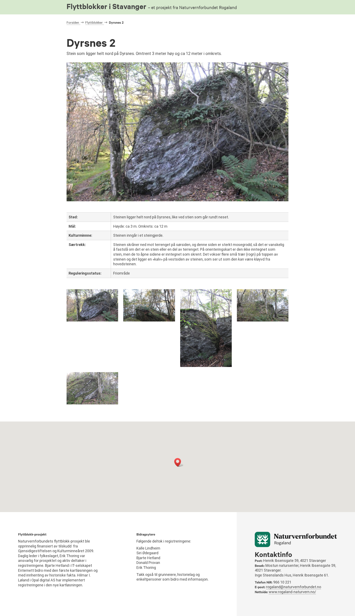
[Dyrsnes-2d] (206, 366)
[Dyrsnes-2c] (262, 320)
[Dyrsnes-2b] (92, 403)
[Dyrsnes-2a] (92, 320)
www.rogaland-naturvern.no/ (292, 592)
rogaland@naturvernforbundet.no (293, 587)
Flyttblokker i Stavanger (152, 6)
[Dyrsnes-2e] (149, 320)
